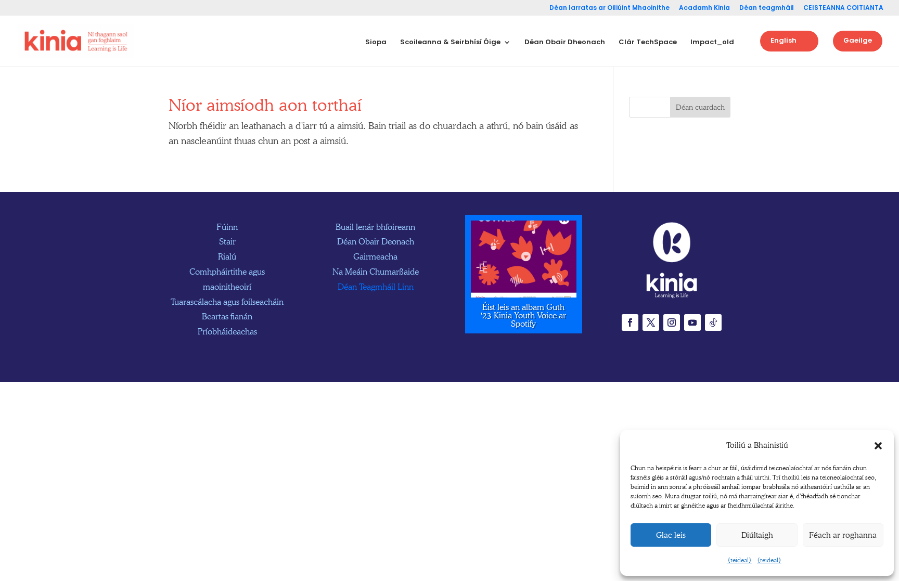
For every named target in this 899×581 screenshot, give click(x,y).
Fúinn (227, 227)
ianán (227, 316)
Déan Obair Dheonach (564, 42)
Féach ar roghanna (843, 535)
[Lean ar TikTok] (713, 322)
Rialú (227, 257)
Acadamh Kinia (704, 8)
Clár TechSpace (648, 42)
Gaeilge (857, 40)
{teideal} (739, 560)
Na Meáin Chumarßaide (375, 272)
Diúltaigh (757, 535)
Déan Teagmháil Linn (376, 287)
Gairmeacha (375, 257)
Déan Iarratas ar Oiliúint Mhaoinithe (609, 8)
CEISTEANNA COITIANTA (843, 8)
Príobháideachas (227, 332)
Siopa (376, 42)
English (783, 40)
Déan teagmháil (766, 8)
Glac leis (671, 535)
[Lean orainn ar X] (651, 322)
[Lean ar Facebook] (630, 322)
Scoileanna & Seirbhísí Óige (450, 42)
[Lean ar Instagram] (671, 322)
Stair (227, 242)
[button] (878, 446)
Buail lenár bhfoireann (375, 227)
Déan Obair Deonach (375, 242)
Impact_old (712, 42)
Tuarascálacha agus (227, 302)
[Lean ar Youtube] (692, 322)
